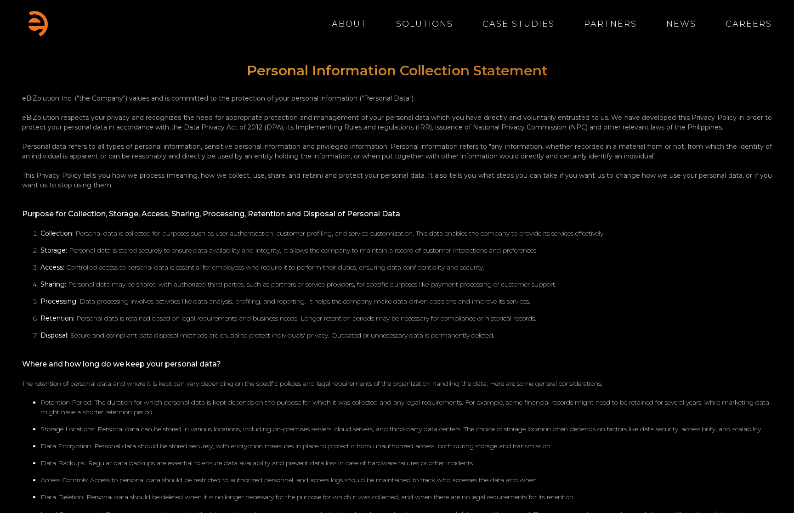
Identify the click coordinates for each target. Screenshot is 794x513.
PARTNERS (610, 24)
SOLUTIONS (424, 24)
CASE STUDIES (518, 24)
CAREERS (749, 24)
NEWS (681, 24)
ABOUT (349, 24)
